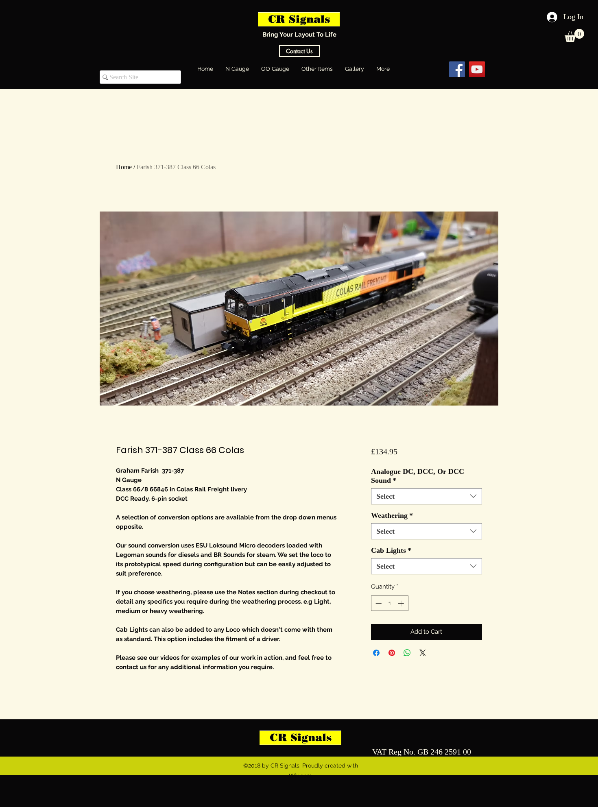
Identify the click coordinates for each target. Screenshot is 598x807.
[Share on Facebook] (376, 653)
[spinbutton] (389, 603)
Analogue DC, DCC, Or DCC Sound (417, 475)
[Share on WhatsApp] (407, 653)
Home (124, 167)
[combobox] (426, 496)
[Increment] (401, 603)
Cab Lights (391, 550)
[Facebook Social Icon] (457, 69)
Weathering (392, 515)
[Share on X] (423, 653)
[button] (574, 35)
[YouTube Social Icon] (477, 69)
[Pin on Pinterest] (392, 653)
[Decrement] (377, 603)
